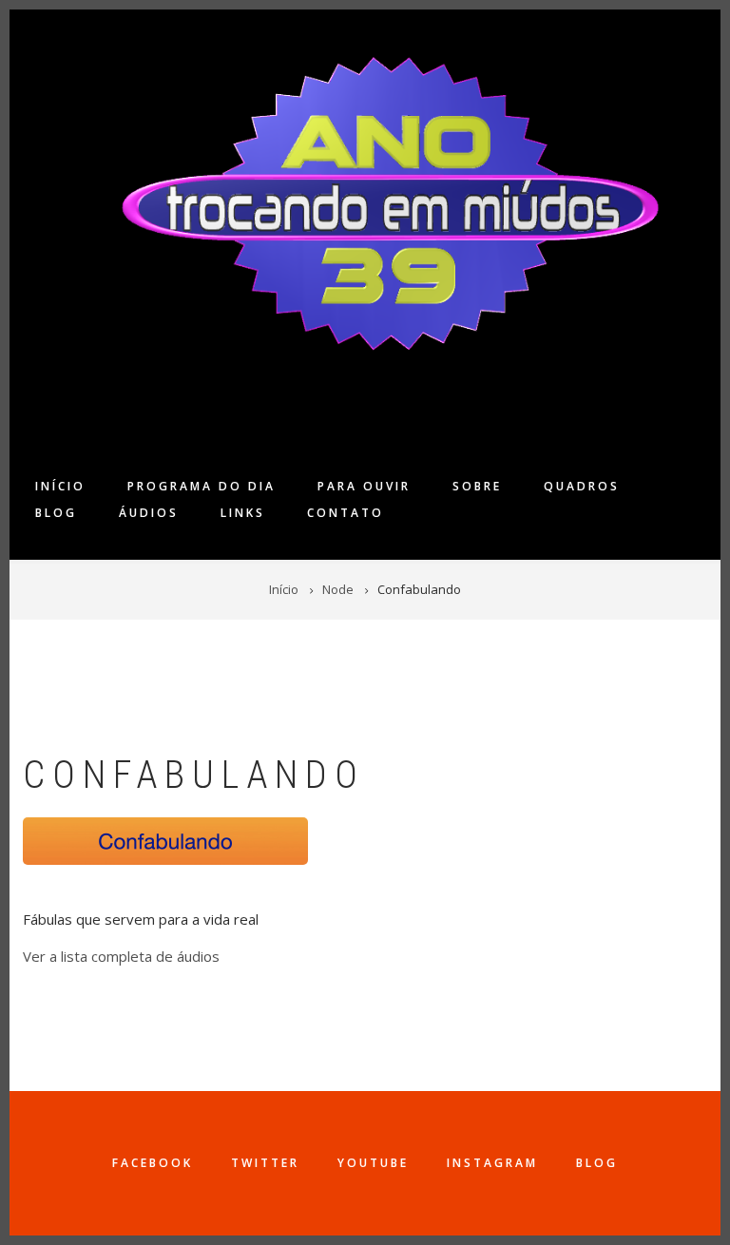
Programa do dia (201, 486)
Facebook (152, 1163)
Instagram (492, 1163)
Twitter (265, 1163)
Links (243, 513)
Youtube (373, 1163)
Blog (56, 513)
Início (60, 486)
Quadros (582, 486)
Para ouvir (364, 486)
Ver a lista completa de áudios (121, 956)
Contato (345, 513)
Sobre (477, 486)
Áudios (149, 513)
